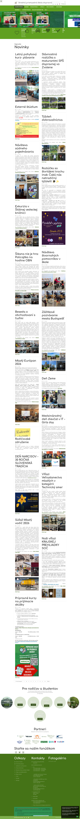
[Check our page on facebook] (16, 752)
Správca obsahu (19, 761)
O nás (17, 776)
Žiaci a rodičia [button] (50, 6)
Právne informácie (19, 768)
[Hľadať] (65, 2)
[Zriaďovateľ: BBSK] (20, 736)
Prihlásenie (63, 4)
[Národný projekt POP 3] (60, 742)
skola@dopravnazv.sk (37, 765)
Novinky (17, 780)
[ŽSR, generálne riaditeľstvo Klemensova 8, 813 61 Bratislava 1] (28, 737)
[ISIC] (52, 742)
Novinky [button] (27, 6)
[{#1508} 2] (44, 736)
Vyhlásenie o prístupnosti (21, 765)
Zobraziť (6, 704)
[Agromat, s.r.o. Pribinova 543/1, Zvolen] (51, 736)
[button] (57, 4)
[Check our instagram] (23, 752)
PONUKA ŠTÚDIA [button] (33, 6)
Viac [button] (46, 9)
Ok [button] (77, 816)
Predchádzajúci (19, 681)
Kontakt (17, 778)
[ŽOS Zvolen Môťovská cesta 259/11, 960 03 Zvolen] (19, 742)
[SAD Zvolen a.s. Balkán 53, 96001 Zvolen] (35, 742)
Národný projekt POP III (22, 24)
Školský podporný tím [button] (37, 9)
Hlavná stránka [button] (19, 6)
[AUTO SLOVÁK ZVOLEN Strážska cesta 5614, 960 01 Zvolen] (44, 742)
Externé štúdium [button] (26, 9)
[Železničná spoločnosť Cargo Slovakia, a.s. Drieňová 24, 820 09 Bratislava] (59, 737)
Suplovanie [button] (59, 6)
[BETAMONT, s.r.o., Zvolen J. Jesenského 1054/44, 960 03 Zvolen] (27, 742)
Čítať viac (44, 110)
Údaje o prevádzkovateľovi (21, 772)
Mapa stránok (19, 774)
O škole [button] (42, 6)
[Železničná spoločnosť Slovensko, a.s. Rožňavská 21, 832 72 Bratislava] (37, 737)
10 (44, 681)
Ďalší (48, 681)
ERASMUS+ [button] (17, 9)
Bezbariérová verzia (19, 817)
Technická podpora (20, 763)
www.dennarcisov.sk (32, 477)
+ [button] (53, 4)
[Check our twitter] (19, 752)
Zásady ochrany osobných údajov (23, 770)
